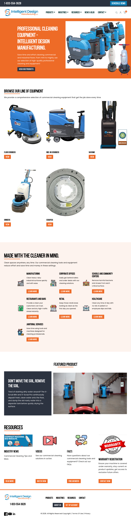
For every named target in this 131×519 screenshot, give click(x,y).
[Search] (117, 12)
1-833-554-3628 (12, 3)
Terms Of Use (77, 513)
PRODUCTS (49, 12)
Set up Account (72, 505)
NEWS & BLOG (89, 12)
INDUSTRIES (62, 12)
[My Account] (121, 12)
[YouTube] (10, 514)
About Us (57, 505)
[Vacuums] (108, 125)
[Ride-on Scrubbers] (65, 125)
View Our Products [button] (26, 69)
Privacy (87, 513)
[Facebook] (6, 514)
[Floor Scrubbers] (23, 125)
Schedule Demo (118, 3)
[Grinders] (23, 192)
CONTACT (101, 12)
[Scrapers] (65, 192)
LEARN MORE (32, 291)
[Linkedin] (14, 514)
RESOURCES (76, 12)
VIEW (7, 157)
